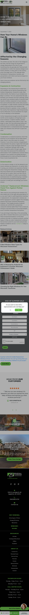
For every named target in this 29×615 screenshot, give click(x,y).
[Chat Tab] (14, 307)
